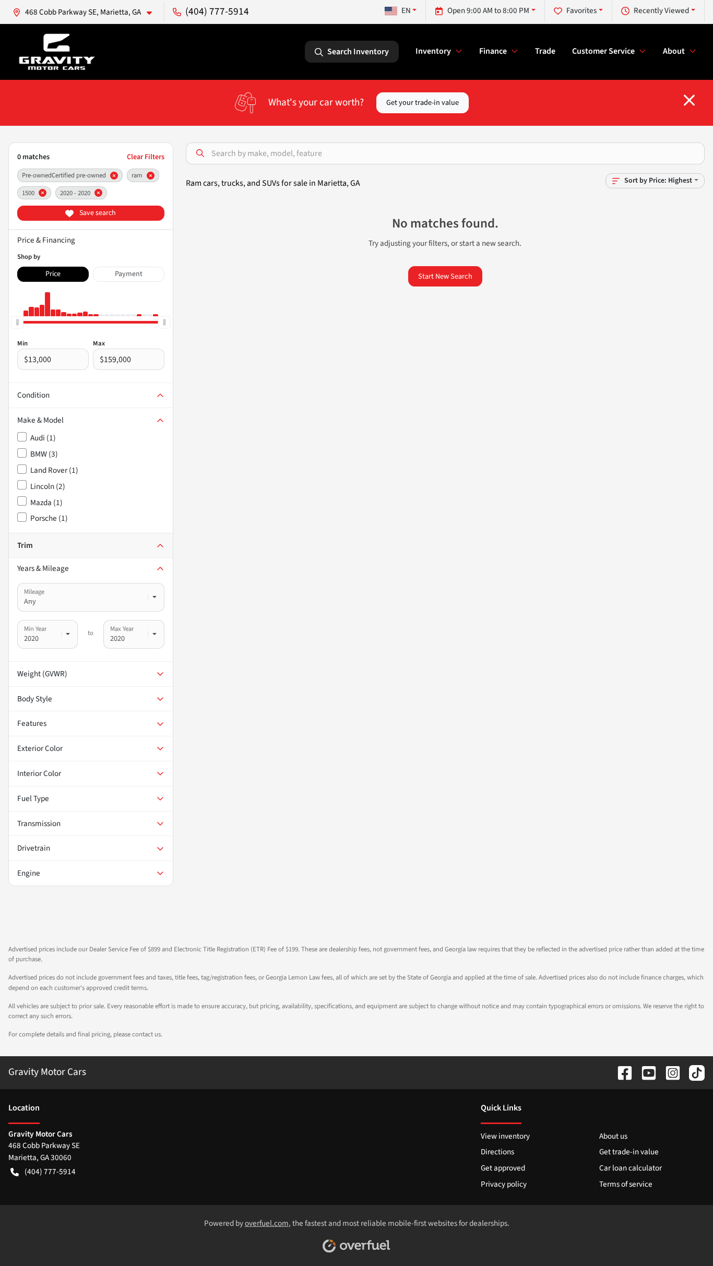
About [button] (674, 51)
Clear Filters (145, 156)
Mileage (34, 591)
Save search (97, 213)
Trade (545, 51)
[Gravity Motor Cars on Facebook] (621, 1072)
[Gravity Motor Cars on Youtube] (645, 1072)
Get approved (503, 1168)
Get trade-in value (629, 1151)
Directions (497, 1151)
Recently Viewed (661, 10)
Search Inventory (358, 51)
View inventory (505, 1136)
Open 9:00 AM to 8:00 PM (488, 10)
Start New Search (445, 276)
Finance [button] (493, 51)
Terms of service (625, 1184)
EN (406, 10)
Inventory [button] (433, 51)
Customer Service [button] (603, 51)
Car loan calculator (630, 1168)
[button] (86, 12)
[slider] (17, 322)
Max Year (122, 629)
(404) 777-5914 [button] (217, 11)
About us (613, 1136)
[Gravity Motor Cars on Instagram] (669, 1072)
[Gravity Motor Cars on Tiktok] (693, 1072)
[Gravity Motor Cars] (57, 52)
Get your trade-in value (422, 102)
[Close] (689, 100)
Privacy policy (504, 1184)
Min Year (35, 629)
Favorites (581, 10)
